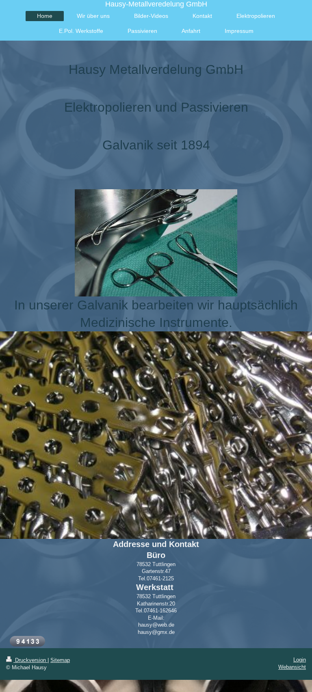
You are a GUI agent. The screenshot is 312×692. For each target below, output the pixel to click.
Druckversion (30, 660)
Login (299, 660)
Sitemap (60, 660)
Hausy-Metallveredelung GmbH (156, 4)
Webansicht (292, 667)
